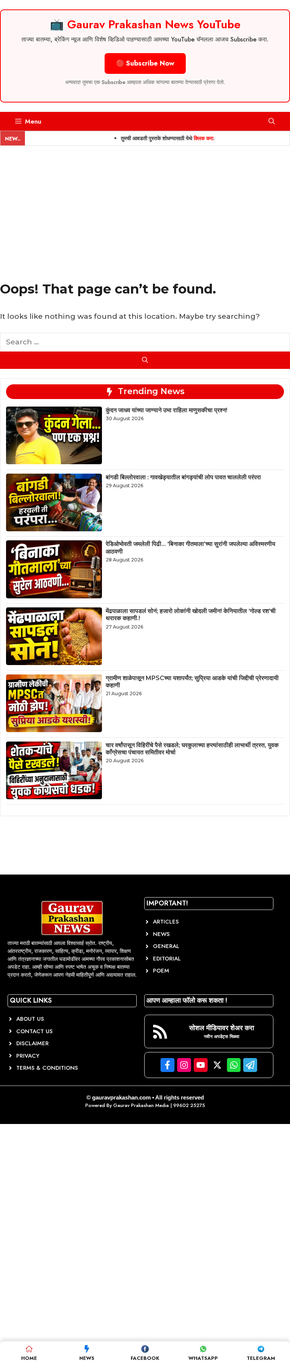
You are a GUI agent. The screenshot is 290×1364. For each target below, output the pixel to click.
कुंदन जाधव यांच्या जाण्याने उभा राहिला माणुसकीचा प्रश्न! (166, 410)
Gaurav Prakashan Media (141, 1105)
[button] (271, 121)
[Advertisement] (145, 202)
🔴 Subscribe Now (145, 63)
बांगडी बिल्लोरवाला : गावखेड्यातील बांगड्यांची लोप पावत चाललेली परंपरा (183, 477)
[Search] (145, 360)
